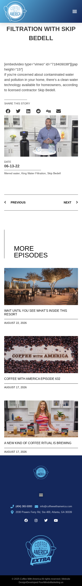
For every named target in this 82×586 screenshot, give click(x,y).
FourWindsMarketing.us (51, 582)
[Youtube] (55, 520)
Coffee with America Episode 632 (32, 378)
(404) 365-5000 (24, 506)
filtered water (12, 173)
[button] (74, 11)
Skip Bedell (54, 173)
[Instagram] (36, 520)
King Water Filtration (33, 173)
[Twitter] (46, 520)
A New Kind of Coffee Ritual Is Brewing (37, 443)
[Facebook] (26, 520)
